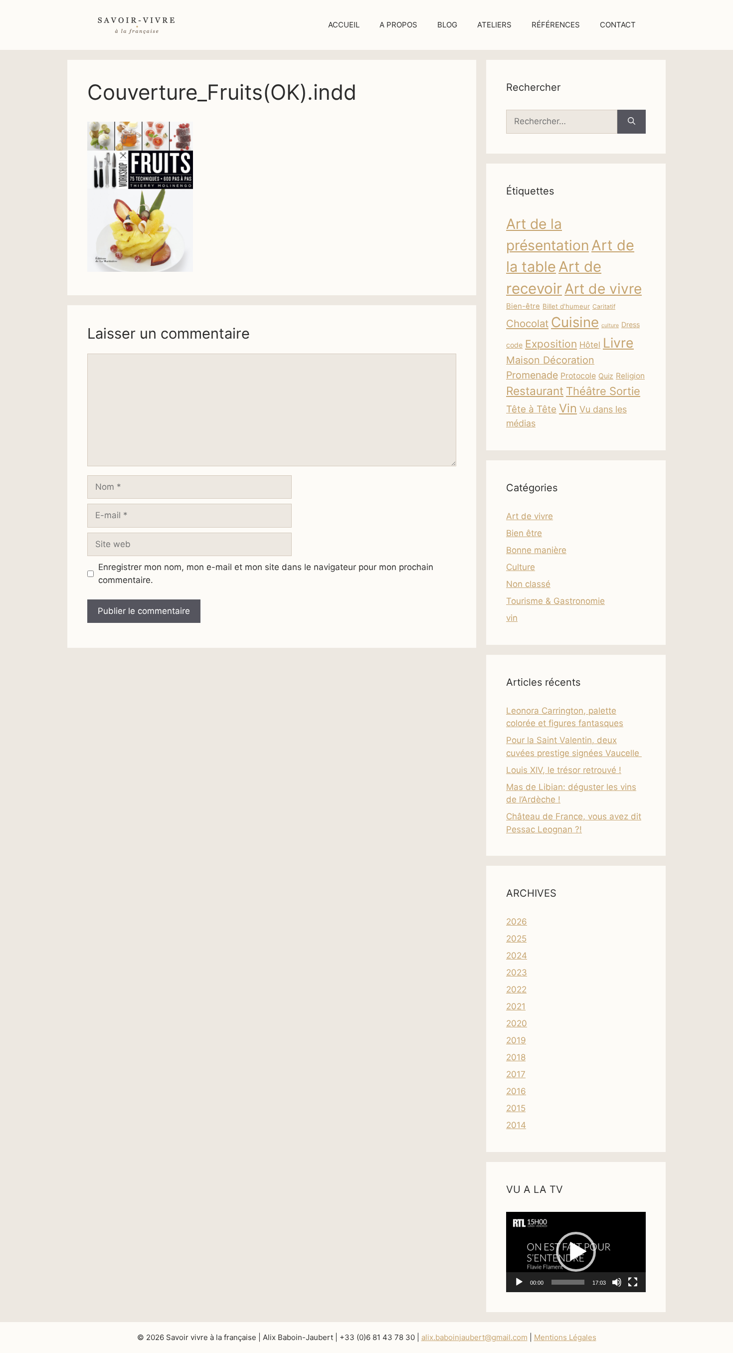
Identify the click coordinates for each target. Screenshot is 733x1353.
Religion (630, 376)
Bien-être (523, 306)
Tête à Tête (531, 409)
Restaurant (534, 390)
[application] (576, 1252)
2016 (516, 1091)
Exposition (551, 344)
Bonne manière (536, 550)
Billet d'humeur (566, 306)
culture (610, 325)
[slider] (567, 1282)
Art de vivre (603, 288)
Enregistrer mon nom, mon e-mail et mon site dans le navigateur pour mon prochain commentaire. (265, 573)
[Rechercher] (631, 122)
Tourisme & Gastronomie (555, 601)
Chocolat (527, 323)
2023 (516, 972)
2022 (516, 989)
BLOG (447, 24)
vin (512, 618)
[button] (576, 1252)
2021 (516, 1006)
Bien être (524, 533)
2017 (516, 1074)
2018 (516, 1057)
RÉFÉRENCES (556, 24)
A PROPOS (398, 24)
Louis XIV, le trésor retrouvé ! (563, 770)
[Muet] (617, 1282)
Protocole (578, 376)
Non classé (528, 584)
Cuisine (575, 322)
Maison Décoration (550, 360)
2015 (516, 1108)
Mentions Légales (565, 1337)
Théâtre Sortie (603, 391)
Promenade (532, 375)
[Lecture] (519, 1282)
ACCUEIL (344, 24)
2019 (516, 1040)
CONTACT (618, 24)
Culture (520, 567)
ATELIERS (494, 24)
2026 (516, 922)
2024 (516, 956)
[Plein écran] (633, 1282)
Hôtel (589, 345)
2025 (516, 939)
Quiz (605, 376)
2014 (516, 1125)
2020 (516, 1023)
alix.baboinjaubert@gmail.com (474, 1337)
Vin (568, 408)
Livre (618, 343)
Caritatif (603, 306)
